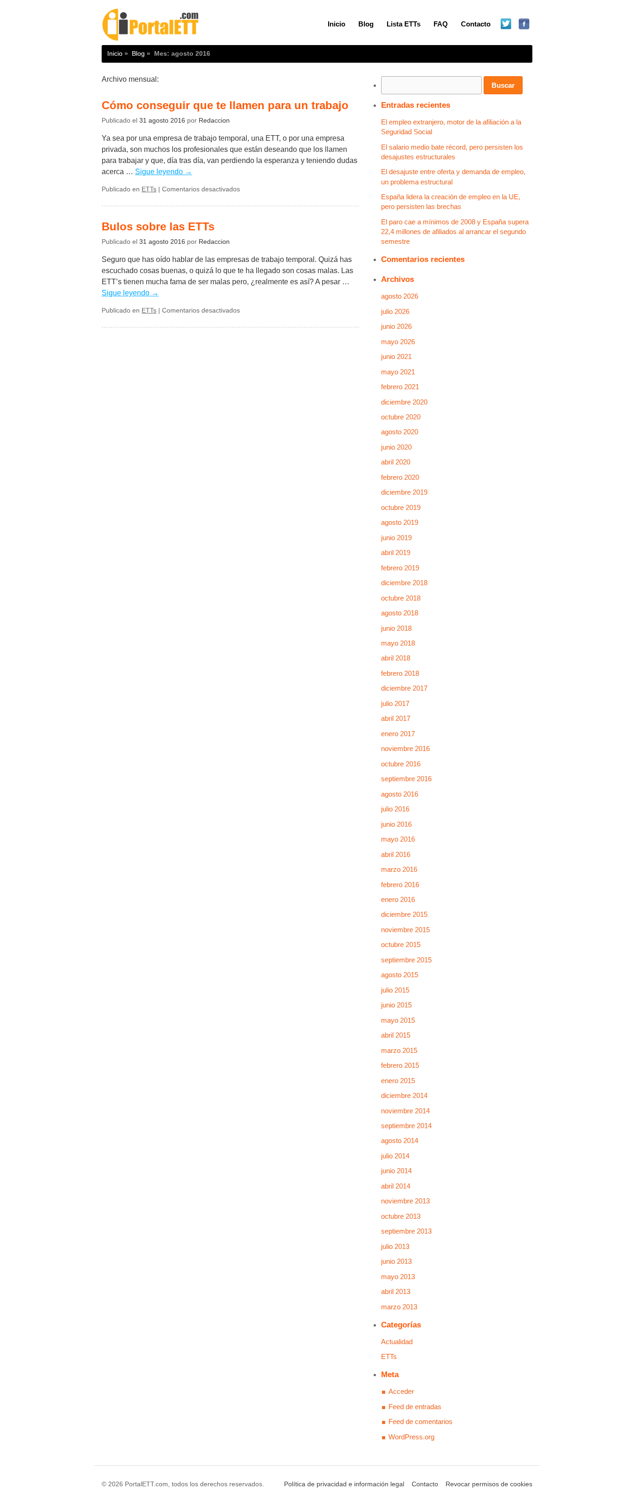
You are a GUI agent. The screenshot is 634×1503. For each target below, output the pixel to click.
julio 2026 (395, 311)
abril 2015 (395, 1035)
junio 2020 (396, 447)
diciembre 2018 (404, 583)
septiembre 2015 (406, 960)
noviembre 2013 (405, 1201)
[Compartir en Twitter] (506, 24)
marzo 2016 (399, 869)
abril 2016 (395, 854)
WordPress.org (411, 1437)
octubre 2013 (401, 1216)
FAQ (440, 24)
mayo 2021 (398, 372)
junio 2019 (396, 538)
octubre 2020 (401, 417)
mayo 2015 (398, 1020)
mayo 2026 (398, 342)
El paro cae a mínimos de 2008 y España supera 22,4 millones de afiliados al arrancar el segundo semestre (455, 232)
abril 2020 (395, 462)
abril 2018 (395, 658)
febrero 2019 (400, 568)
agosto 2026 (399, 296)
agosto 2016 (399, 794)
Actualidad (397, 1342)
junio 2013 (396, 1261)
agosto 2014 (399, 1140)
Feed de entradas (414, 1407)
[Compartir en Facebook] (524, 24)
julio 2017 (395, 703)
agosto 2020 (399, 432)
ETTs (149, 189)
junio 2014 (396, 1171)
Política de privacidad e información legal (344, 1484)
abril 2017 (395, 718)
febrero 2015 (400, 1065)
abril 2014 (395, 1186)
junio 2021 (396, 356)
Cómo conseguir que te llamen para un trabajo (225, 105)
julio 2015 (395, 990)
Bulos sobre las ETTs (158, 226)
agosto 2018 (399, 613)
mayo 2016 (398, 839)
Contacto (476, 24)
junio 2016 (396, 824)
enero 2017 (398, 734)
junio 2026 (396, 326)
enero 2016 (398, 899)
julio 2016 (395, 809)
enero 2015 (398, 1081)
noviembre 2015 (405, 930)
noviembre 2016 (405, 748)
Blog (366, 24)
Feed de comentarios (420, 1421)
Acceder (401, 1391)
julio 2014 (395, 1156)
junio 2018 (396, 628)
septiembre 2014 (406, 1126)
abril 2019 (395, 552)
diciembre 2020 (404, 402)
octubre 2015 (401, 944)
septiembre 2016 (406, 779)
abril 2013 (395, 1291)
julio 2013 (395, 1246)
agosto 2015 (399, 975)
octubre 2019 (401, 507)
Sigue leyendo (163, 172)
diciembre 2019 (404, 492)
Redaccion (214, 120)
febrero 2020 (400, 477)
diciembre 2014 (404, 1095)
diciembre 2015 (404, 914)
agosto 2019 (399, 522)
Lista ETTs (404, 24)
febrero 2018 (400, 673)
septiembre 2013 (406, 1231)
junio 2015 (396, 1005)
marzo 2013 (399, 1307)
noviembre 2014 (405, 1111)
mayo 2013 (398, 1277)
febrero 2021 (400, 387)
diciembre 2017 (404, 688)
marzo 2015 (399, 1050)
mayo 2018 (398, 643)
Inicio (336, 24)
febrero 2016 (400, 885)
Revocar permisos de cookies (489, 1484)
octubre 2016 (401, 764)
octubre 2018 (401, 598)
